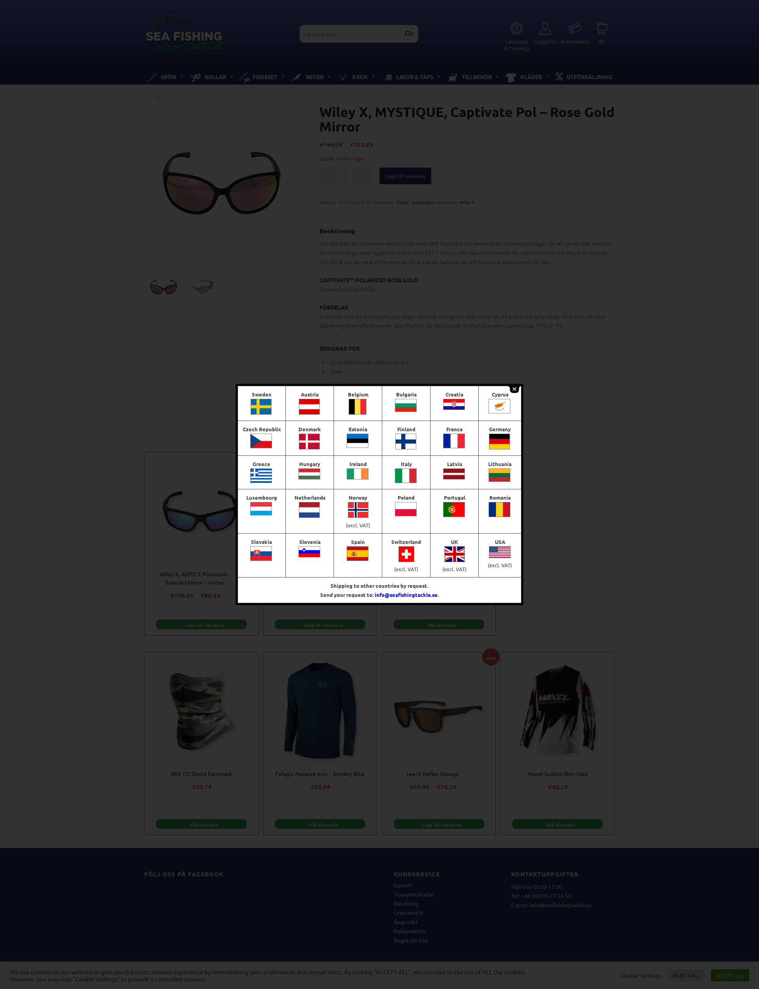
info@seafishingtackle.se (406, 594)
